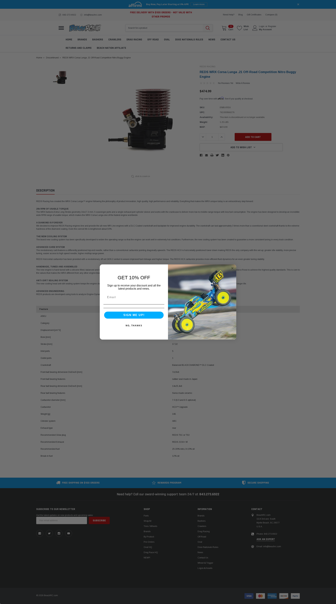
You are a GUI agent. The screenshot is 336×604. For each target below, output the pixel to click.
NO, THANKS (134, 325)
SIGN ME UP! (134, 315)
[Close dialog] (232, 268)
